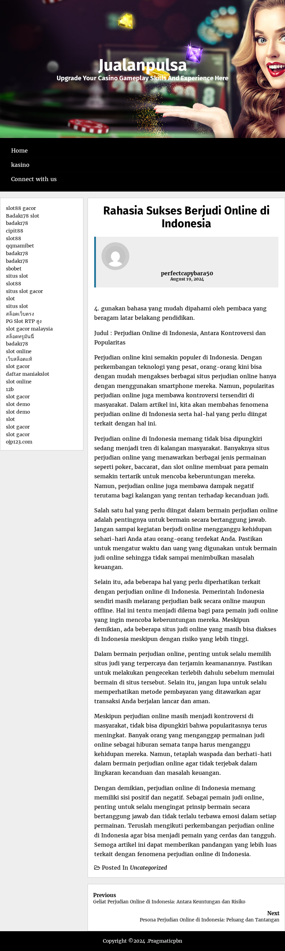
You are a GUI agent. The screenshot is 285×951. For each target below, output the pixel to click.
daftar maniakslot (27, 374)
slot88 (13, 238)
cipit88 (14, 231)
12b (10, 389)
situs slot (17, 276)
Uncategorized (148, 867)
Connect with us (34, 179)
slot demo (18, 404)
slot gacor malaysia (29, 329)
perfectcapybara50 (187, 273)
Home (19, 150)
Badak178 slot (22, 216)
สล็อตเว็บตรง (20, 314)
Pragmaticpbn (165, 941)
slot (10, 298)
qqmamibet (20, 246)
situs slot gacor (24, 291)
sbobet (14, 269)
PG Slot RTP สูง (24, 321)
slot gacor (18, 366)
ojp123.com (19, 442)
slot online (19, 351)
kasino (20, 164)
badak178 (17, 223)
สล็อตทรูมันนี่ (20, 336)
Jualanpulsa (142, 65)
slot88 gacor (21, 208)
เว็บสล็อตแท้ (19, 359)
